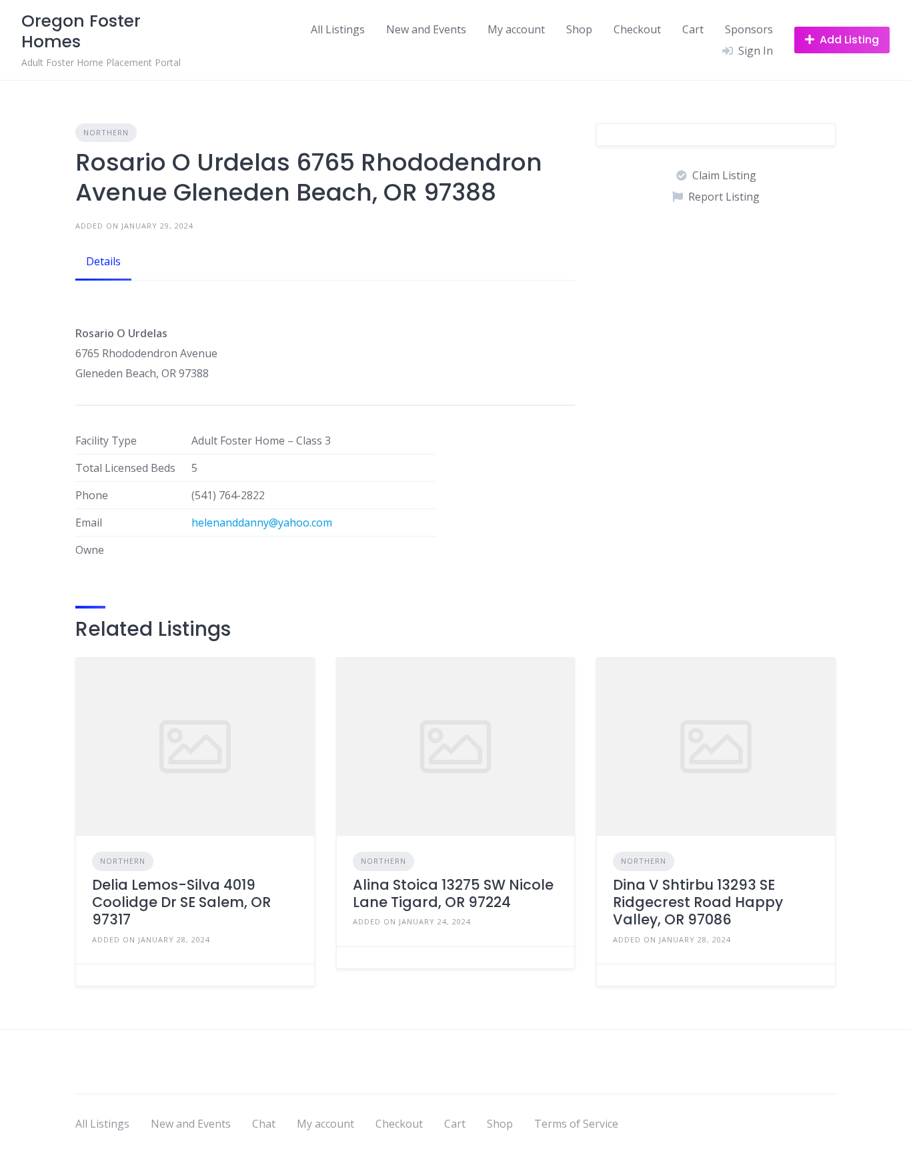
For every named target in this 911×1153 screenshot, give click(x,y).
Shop (579, 29)
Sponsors (749, 29)
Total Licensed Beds (125, 468)
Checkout (637, 29)
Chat (263, 1123)
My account (516, 29)
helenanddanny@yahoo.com (261, 522)
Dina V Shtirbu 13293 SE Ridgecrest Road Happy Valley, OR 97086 (698, 902)
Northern (106, 132)
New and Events (426, 29)
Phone (91, 495)
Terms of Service (576, 1123)
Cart (693, 29)
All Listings (338, 29)
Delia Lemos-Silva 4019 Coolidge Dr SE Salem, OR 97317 (181, 902)
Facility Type (106, 440)
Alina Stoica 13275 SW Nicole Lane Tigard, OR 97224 (453, 893)
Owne (89, 550)
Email (88, 522)
